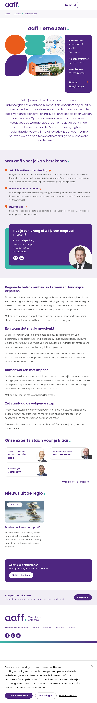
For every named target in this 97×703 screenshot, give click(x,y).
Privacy (71, 627)
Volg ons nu (83, 597)
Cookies (47, 627)
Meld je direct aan (21, 575)
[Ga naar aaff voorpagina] (12, 5)
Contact (35, 627)
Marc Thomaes (62, 454)
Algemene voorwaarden (16, 627)
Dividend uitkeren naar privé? (23, 527)
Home (7, 14)
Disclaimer (59, 627)
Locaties (17, 14)
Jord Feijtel (14, 471)
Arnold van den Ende (17, 456)
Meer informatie (68, 695)
